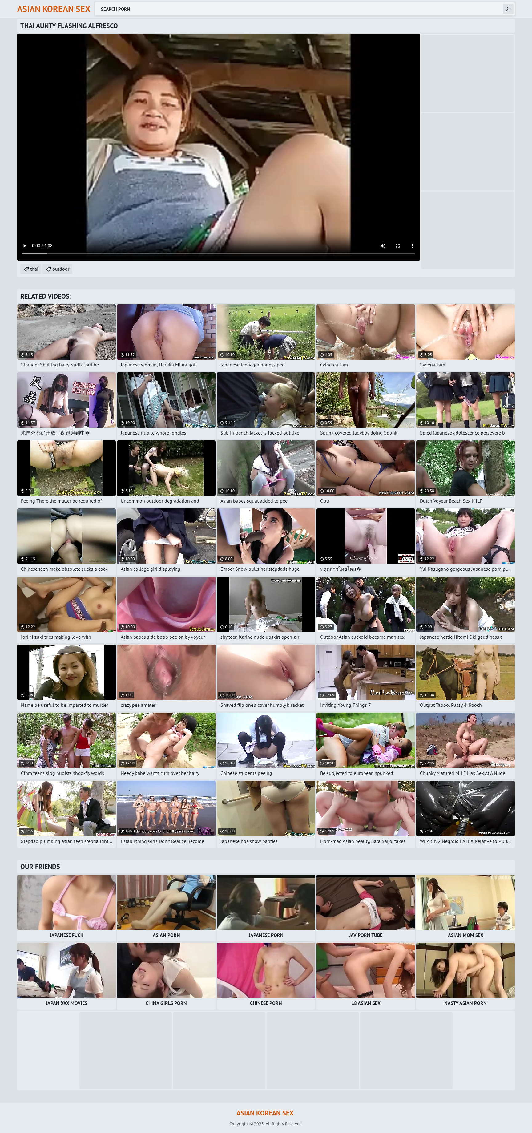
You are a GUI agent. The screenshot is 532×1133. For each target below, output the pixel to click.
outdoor (60, 269)
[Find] (508, 9)
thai (34, 269)
